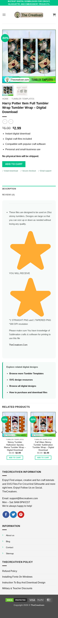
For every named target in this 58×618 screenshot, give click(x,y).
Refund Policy (9, 571)
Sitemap (10, 553)
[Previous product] (10, 121)
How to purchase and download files (28, 392)
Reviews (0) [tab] (8, 195)
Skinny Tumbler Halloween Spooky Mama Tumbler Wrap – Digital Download (15, 446)
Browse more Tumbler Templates (26, 373)
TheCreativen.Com (18, 344)
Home (5, 99)
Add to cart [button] (15, 457)
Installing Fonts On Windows (17, 576)
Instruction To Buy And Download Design (23, 582)
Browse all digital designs (22, 386)
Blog (8, 541)
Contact (9, 547)
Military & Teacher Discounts (17, 588)
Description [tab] (9, 189)
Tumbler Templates (22, 99)
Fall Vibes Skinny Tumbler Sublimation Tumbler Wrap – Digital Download (43, 446)
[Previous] (7, 56)
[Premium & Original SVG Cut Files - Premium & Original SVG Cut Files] (29, 15)
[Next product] (5, 121)
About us (10, 535)
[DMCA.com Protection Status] (16, 600)
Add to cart (14, 164)
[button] (4, 14)
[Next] (51, 56)
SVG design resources (21, 379)
